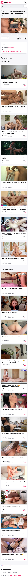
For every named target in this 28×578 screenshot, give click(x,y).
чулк (10, 49)
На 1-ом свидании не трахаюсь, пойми (12, 288)
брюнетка (18, 51)
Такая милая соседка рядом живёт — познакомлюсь (12, 410)
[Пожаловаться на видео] (25, 15)
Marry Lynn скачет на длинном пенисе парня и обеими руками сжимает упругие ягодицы (14, 208)
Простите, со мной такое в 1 (9, 312)
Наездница (11, 47)
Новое (9, 572)
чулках (6, 49)
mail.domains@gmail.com (15, 575)
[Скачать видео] (21, 15)
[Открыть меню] (22, 2)
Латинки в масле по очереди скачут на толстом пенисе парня (12, 132)
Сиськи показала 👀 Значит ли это (11, 506)
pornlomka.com (6, 569)
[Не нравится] (25, 38)
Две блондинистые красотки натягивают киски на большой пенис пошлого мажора (13, 259)
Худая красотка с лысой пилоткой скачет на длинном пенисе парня (14, 183)
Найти (25, 6)
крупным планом (6, 51)
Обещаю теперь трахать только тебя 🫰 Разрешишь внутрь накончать (12, 555)
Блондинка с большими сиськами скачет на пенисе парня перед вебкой (14, 81)
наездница (18, 49)
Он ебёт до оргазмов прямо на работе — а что (13, 434)
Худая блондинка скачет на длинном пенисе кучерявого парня (14, 233)
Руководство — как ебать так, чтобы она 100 (14, 482)
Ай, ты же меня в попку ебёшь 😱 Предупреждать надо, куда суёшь (11, 385)
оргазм (13, 49)
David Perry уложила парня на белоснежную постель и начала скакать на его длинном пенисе (14, 107)
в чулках (13, 51)
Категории (3, 572)
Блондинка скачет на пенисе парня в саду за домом (14, 157)
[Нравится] (18, 38)
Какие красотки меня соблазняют (11, 530)
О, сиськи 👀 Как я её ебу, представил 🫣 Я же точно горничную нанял (13, 361)
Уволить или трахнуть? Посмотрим (11, 336)
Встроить (6, 37)
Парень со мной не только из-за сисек (12, 457)
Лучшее (15, 572)
